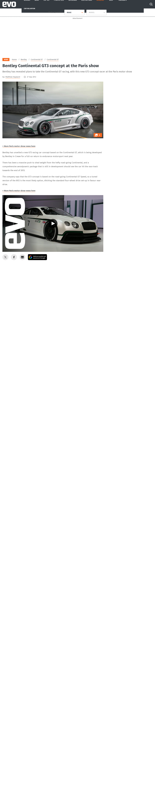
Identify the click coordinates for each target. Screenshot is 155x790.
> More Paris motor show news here (18, 146)
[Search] (151, 4)
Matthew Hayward (12, 77)
